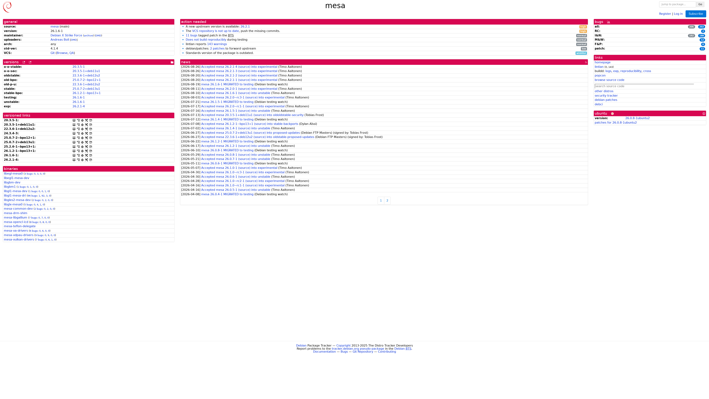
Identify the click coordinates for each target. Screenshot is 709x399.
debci (599, 104)
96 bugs (32, 195)
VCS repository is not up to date (215, 31)
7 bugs (33, 217)
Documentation (324, 351)
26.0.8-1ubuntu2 (637, 118)
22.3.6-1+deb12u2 (86, 75)
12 (702, 40)
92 (43, 195)
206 (691, 26)
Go (700, 4)
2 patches (217, 48)
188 (701, 35)
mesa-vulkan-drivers (19, 239)
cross (647, 71)
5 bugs (28, 204)
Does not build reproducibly (206, 39)
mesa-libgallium (15, 217)
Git (53, 53)
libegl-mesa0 (13, 173)
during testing (386, 39)
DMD (98, 35)
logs (608, 71)
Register (665, 13)
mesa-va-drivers (16, 230)
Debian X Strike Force (66, 35)
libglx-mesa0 (13, 204)
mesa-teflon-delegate (20, 226)
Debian (301, 345)
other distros (604, 91)
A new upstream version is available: (385, 26)
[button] (183, 26)
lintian (599, 67)
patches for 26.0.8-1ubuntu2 (616, 122)
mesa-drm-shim (15, 213)
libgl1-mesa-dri (15, 195)
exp (616, 71)
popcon (600, 75)
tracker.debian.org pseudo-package (358, 348)
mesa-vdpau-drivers (18, 235)
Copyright (343, 345)
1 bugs (21, 186)
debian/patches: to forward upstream (385, 48)
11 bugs (191, 35)
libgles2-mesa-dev (17, 200)
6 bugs (34, 230)
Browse (62, 53)
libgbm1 (10, 186)
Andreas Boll (60, 39)
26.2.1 (245, 26)
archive (88, 35)
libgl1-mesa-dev (15, 191)
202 (701, 26)
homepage (603, 62)
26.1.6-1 (79, 97)
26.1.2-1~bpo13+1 (87, 93)
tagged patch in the (386, 35)
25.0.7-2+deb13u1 (86, 89)
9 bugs (39, 235)
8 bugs (34, 222)
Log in (678, 13)
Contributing (387, 351)
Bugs (344, 351)
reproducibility (630, 71)
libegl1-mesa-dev (16, 178)
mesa (55, 26)
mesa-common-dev (18, 208)
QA (71, 53)
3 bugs (28, 173)
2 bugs (36, 200)
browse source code (609, 80)
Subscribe (696, 14)
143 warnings (217, 44)
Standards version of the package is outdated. (385, 53)
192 (691, 35)
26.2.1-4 (79, 106)
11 (702, 48)
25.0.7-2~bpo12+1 (87, 80)
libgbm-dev (12, 182)
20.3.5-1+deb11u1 (86, 71)
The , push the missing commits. (385, 31)
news (185, 62)
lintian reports (385, 44)
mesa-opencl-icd (16, 222)
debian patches (606, 100)
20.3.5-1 (79, 67)
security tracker (606, 95)
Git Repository (363, 351)
